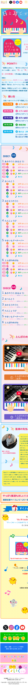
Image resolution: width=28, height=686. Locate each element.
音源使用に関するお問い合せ (14, 679)
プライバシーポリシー (14, 678)
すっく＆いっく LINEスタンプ (14, 635)
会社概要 (6, 678)
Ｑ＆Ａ (22, 678)
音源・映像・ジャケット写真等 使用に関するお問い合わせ (14, 648)
